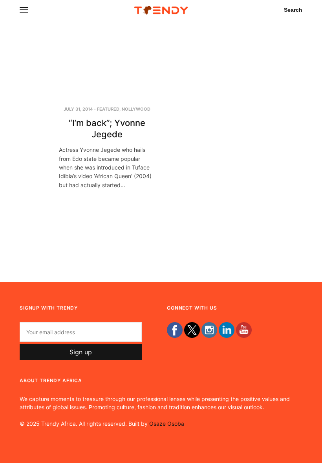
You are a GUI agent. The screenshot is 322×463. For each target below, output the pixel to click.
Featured (108, 109)
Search (293, 10)
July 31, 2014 (78, 109)
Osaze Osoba (166, 423)
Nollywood (136, 109)
